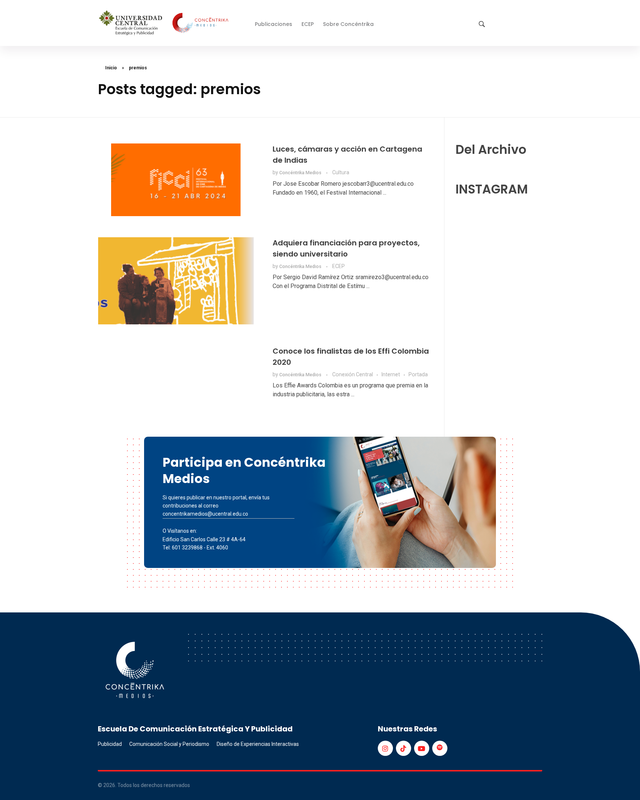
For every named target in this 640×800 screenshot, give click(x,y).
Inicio (111, 67)
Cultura (340, 172)
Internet (390, 374)
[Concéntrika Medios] (165, 24)
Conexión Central (352, 374)
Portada (418, 374)
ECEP (338, 266)
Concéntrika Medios (301, 172)
